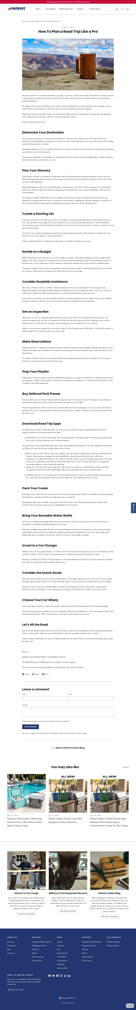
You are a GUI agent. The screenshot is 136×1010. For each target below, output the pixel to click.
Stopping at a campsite (30, 200)
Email (70, 694)
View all (126, 767)
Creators (80, 9)
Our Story (10, 942)
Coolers (60, 942)
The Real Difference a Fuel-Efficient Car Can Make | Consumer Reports (49, 662)
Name (24, 694)
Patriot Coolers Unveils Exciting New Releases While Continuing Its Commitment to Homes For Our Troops (109, 822)
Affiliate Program (113, 945)
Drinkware (60, 945)
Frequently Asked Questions (42, 942)
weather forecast (50, 233)
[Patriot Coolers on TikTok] (65, 975)
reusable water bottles (40, 521)
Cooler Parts (61, 957)
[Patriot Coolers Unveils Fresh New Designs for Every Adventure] (68, 793)
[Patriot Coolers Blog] (109, 870)
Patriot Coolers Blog (33, 21)
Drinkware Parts (62, 953)
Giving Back (50, 9)
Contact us (11, 953)
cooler (78, 494)
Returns (34, 953)
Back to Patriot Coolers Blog (69, 747)
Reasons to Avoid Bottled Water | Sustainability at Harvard (43, 657)
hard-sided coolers (89, 502)
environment (64, 521)
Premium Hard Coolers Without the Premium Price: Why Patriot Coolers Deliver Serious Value (25, 822)
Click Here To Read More (26, 914)
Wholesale (61, 964)
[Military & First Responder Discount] (68, 870)
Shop (38, 9)
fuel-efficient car (82, 611)
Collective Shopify (113, 942)
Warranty (35, 949)
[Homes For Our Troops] (26, 870)
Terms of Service (76, 733)
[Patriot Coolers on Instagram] (61, 975)
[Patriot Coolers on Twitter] (53, 975)
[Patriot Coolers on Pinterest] (57, 975)
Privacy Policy (63, 733)
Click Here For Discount (68, 911)
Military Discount (66, 9)
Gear (59, 949)
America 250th (62, 968)
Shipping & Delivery (39, 945)
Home (24, 21)
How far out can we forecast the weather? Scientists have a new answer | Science (53, 667)
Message (25, 705)
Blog (9, 949)
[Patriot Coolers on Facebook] (49, 975)
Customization (94, 9)
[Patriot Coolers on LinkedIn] (69, 975)
